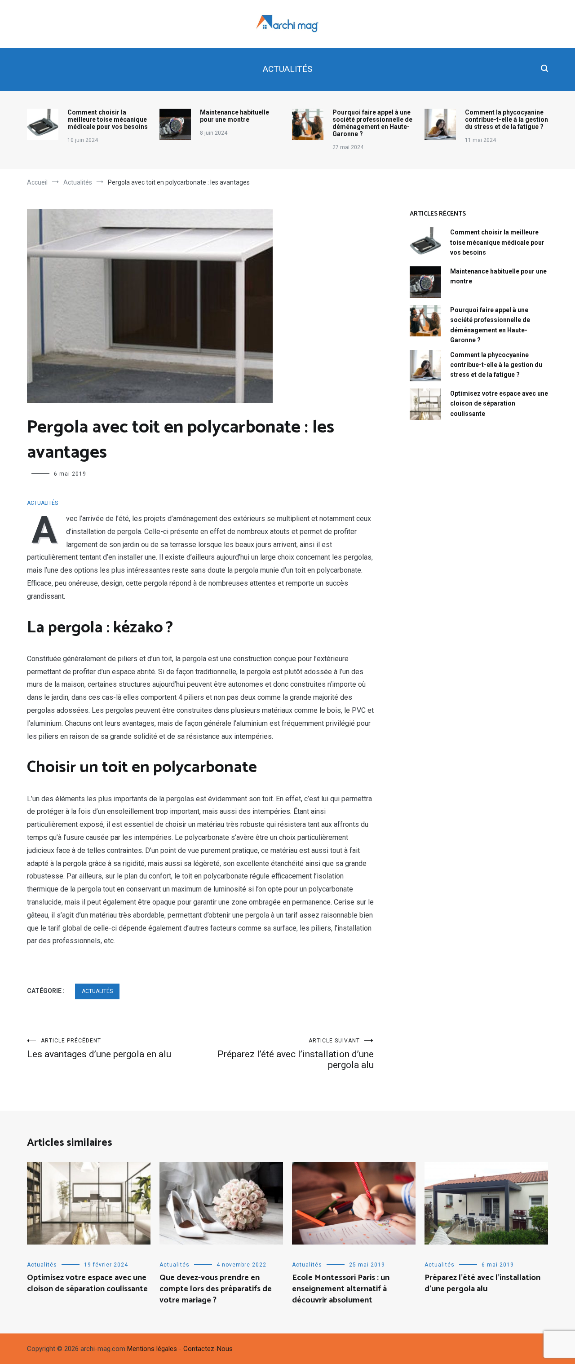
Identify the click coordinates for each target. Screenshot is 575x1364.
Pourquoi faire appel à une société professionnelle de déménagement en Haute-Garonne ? (372, 123)
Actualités (287, 69)
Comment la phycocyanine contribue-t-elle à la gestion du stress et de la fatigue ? (506, 119)
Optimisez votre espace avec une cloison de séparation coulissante (499, 403)
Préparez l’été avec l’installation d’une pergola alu (295, 1053)
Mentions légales (152, 1349)
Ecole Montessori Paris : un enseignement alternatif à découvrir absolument (340, 1289)
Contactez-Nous (208, 1349)
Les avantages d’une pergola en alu (99, 1048)
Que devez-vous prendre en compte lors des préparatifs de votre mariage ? (215, 1289)
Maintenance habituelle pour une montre (234, 116)
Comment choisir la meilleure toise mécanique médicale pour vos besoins (107, 119)
